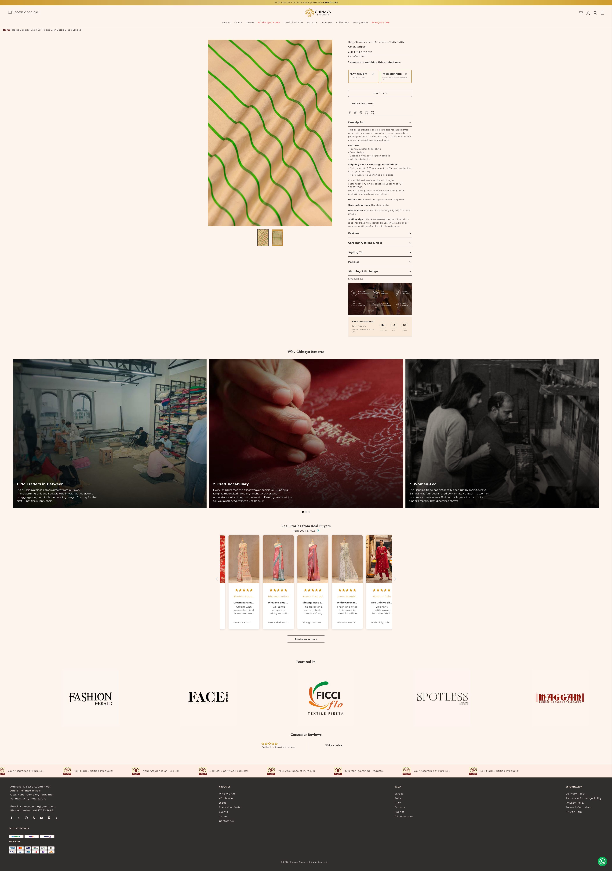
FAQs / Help (574, 811)
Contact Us (226, 820)
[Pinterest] (361, 112)
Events (223, 811)
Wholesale (226, 798)
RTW (398, 802)
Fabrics (399, 811)
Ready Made (360, 22)
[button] (217, 579)
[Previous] (19, 436)
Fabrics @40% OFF (269, 22)
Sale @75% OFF (381, 22)
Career (223, 816)
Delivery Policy (576, 793)
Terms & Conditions (579, 807)
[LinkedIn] (49, 818)
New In (226, 22)
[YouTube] (41, 818)
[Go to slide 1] (303, 512)
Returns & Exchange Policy (584, 798)
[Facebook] (349, 112)
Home (7, 30)
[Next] (593, 436)
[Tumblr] (56, 818)
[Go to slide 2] (306, 512)
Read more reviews (306, 639)
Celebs (238, 22)
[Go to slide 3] (309, 512)
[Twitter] (355, 112)
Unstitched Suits (293, 22)
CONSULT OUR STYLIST (362, 103)
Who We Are (227, 793)
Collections (343, 22)
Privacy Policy (575, 802)
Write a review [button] (333, 745)
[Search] (595, 12)
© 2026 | (285, 862)
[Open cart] (602, 13)
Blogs (222, 802)
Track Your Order (230, 807)
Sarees (250, 22)
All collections (404, 816)
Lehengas (326, 22)
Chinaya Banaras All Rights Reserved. (309, 862)
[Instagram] (26, 818)
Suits (398, 798)
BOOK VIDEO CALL (27, 12)
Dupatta (312, 22)
